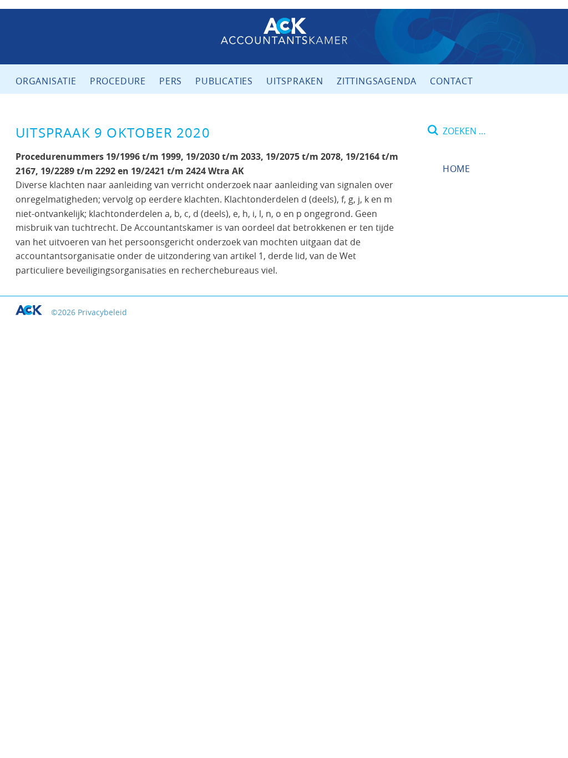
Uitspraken (294, 81)
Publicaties (224, 81)
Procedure (118, 81)
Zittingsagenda (377, 81)
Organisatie (46, 81)
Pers (170, 81)
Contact (451, 81)
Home (456, 169)
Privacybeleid (102, 312)
